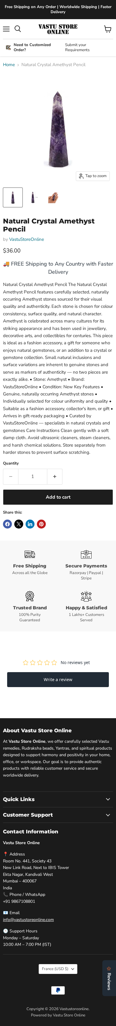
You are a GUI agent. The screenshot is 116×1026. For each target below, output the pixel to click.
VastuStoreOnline (26, 239)
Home (9, 64)
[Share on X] (18, 524)
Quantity (11, 463)
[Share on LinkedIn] (30, 524)
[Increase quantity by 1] (54, 476)
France (55, 969)
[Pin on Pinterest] (41, 524)
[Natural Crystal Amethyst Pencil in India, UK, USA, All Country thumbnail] (12, 197)
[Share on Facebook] (7, 524)
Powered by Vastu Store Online (58, 1015)
